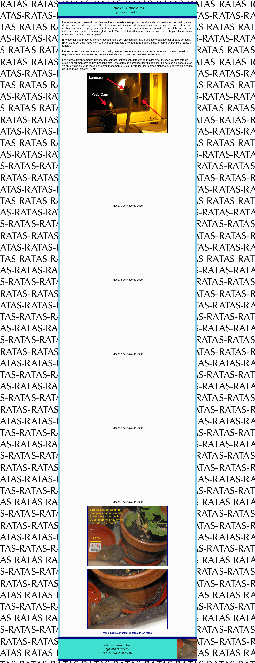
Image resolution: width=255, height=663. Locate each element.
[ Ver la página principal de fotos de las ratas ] (127, 633)
